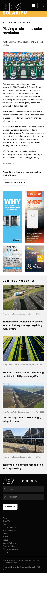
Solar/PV (6, 521)
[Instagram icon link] (32, 481)
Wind (5, 518)
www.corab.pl (8, 163)
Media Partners (9, 543)
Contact (6, 552)
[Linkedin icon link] (23, 481)
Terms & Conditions (11, 549)
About (5, 540)
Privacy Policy (9, 546)
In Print (5, 537)
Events (5, 533)
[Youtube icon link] (27, 481)
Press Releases (9, 530)
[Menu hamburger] (33, 5)
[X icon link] (36, 481)
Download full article (15, 182)
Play (4, 524)
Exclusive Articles (10, 527)
